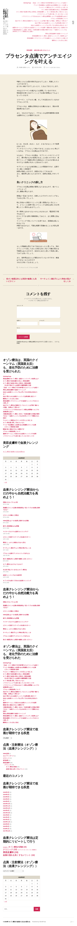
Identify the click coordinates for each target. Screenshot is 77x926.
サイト (18, 328)
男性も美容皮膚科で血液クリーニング (56, 33)
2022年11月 (6, 806)
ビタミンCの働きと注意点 (11, 515)
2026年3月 (6, 792)
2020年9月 (6, 824)
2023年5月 (6, 801)
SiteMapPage (27, 3)
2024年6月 (6, 799)
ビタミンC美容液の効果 (12, 427)
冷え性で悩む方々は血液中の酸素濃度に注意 (18, 385)
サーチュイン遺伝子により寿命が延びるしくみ (17, 548)
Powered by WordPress (39, 921)
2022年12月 (6, 803)
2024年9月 (6, 797)
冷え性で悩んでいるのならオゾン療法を (15, 569)
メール (41, 320)
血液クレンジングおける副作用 (12, 575)
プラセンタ (32, 267)
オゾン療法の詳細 (11, 766)
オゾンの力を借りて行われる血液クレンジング (17, 580)
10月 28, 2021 (38, 67)
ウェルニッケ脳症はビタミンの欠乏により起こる (53, 7)
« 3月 (5, 482)
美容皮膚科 (29, 50)
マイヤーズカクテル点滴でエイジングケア (15, 531)
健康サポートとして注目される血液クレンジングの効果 (29, 27)
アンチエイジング (23, 267)
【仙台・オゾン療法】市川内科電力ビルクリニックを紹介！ (50, 3)
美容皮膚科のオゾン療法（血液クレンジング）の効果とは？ (50, 36)
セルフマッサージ (8, 756)
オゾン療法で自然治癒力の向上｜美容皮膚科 (54, 9)
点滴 (36, 267)
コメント (20, 305)
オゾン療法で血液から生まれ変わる (5, 14)
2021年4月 (6, 817)
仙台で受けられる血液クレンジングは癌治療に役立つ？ (51, 23)
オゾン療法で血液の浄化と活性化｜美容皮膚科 (30, 12)
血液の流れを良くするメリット (42, 50)
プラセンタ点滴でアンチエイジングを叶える (16, 553)
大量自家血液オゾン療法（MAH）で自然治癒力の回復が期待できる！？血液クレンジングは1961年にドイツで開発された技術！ (39, 30)
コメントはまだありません (53, 67)
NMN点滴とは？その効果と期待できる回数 (16, 520)
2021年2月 (6, 819)
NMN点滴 (6, 753)
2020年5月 (6, 826)
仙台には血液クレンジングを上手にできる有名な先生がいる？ (49, 25)
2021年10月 (6, 812)
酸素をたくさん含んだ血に (60, 40)
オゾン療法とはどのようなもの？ (13, 564)
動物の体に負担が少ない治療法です (57, 27)
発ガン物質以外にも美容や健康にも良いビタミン (17, 559)
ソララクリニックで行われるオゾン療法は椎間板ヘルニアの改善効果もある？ (45, 16)
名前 (19, 320)
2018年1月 (6, 828)
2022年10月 (6, 808)
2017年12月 (6, 831)
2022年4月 (6, 810)
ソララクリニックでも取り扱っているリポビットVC (52, 14)
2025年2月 (6, 794)
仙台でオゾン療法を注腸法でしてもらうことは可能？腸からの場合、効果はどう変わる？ (41, 21)
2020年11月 (6, 822)
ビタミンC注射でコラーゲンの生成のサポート (17, 537)
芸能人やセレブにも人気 (10, 502)
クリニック (8, 764)
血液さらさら (26, 67)
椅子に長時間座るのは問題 (11, 526)
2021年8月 (6, 815)
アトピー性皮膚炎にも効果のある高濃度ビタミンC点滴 (50, 5)
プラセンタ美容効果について (59, 18)
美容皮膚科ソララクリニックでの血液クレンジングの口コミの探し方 (47, 38)
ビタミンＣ (6, 758)
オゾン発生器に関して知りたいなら (57, 12)
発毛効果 (5, 760)
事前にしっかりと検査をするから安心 (14, 542)
